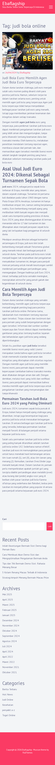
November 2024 (10, 625)
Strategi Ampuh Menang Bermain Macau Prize (25, 577)
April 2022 (7, 656)
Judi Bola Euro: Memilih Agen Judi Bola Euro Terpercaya (24, 80)
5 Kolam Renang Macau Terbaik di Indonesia (24, 572)
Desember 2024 (10, 620)
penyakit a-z (8, 710)
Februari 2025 (9, 609)
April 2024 (7, 651)
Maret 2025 (8, 604)
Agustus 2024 (9, 641)
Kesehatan (7, 704)
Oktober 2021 (9, 672)
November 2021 (10, 667)
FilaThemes (28, 752)
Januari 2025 (8, 615)
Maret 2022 (8, 661)
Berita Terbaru (9, 689)
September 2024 (11, 635)
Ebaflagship (13, 3)
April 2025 (7, 599)
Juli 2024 (7, 646)
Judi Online (7, 699)
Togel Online (8, 715)
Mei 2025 (7, 594)
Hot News (7, 694)
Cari (4, 519)
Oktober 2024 (9, 630)
